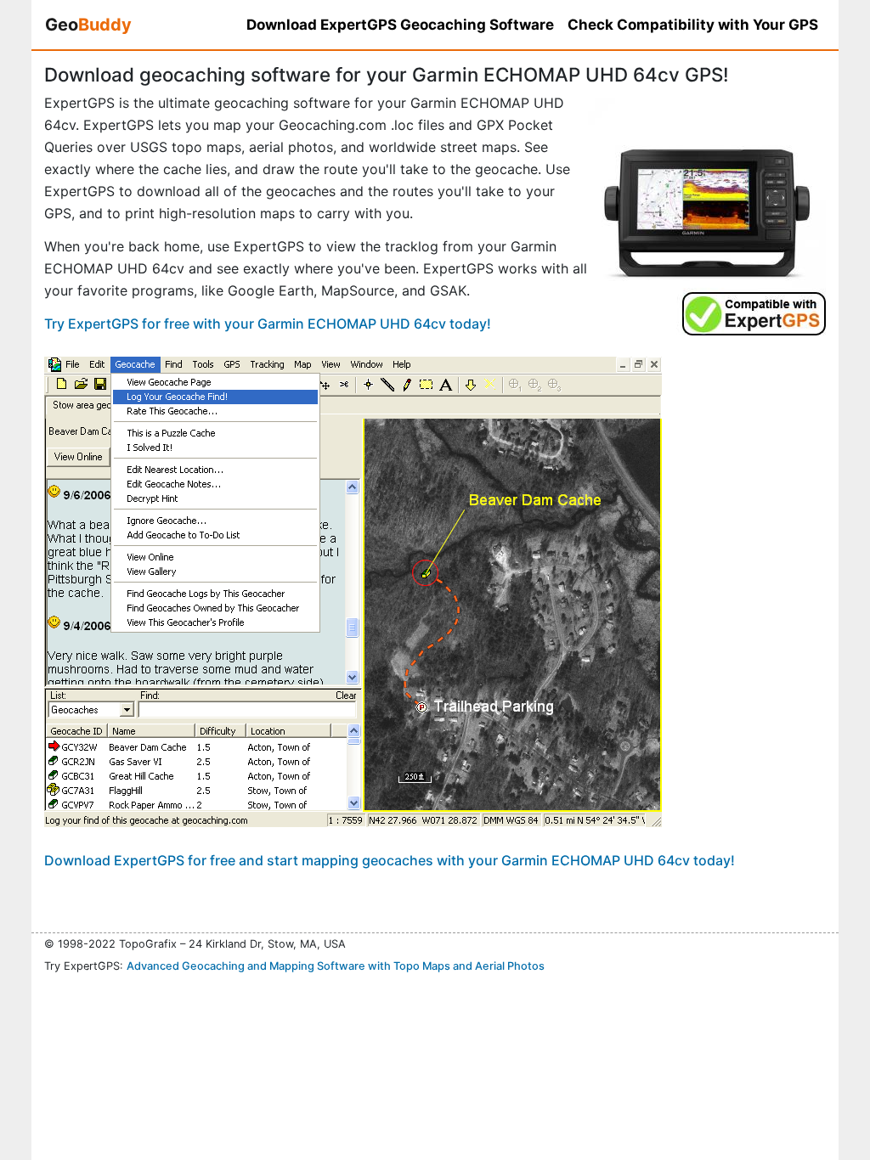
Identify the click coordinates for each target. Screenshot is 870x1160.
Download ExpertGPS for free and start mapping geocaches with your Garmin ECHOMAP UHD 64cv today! (389, 860)
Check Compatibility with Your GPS (693, 24)
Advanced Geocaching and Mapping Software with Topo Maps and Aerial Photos (336, 966)
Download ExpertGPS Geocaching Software (400, 24)
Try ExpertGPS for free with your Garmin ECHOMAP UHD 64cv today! (267, 323)
